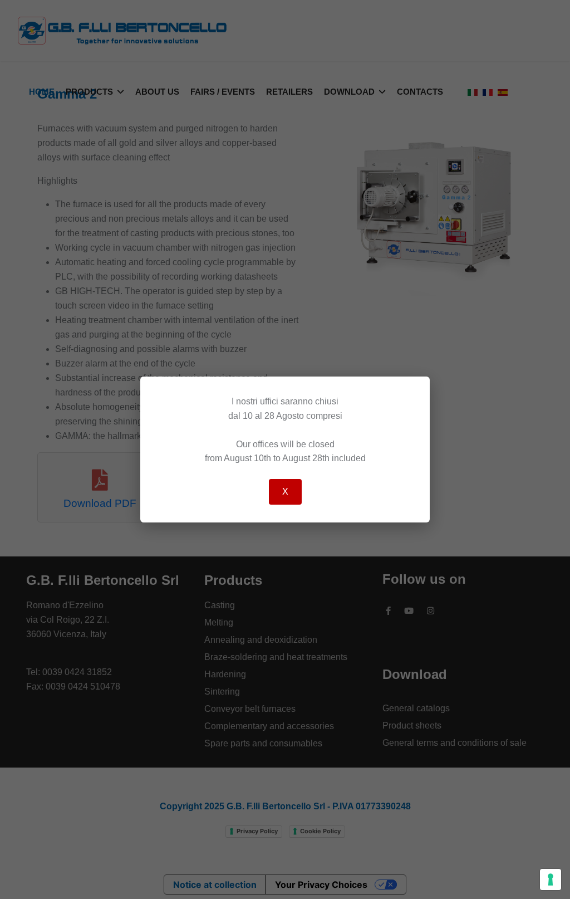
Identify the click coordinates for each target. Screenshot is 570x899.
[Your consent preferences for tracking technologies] (550, 879)
